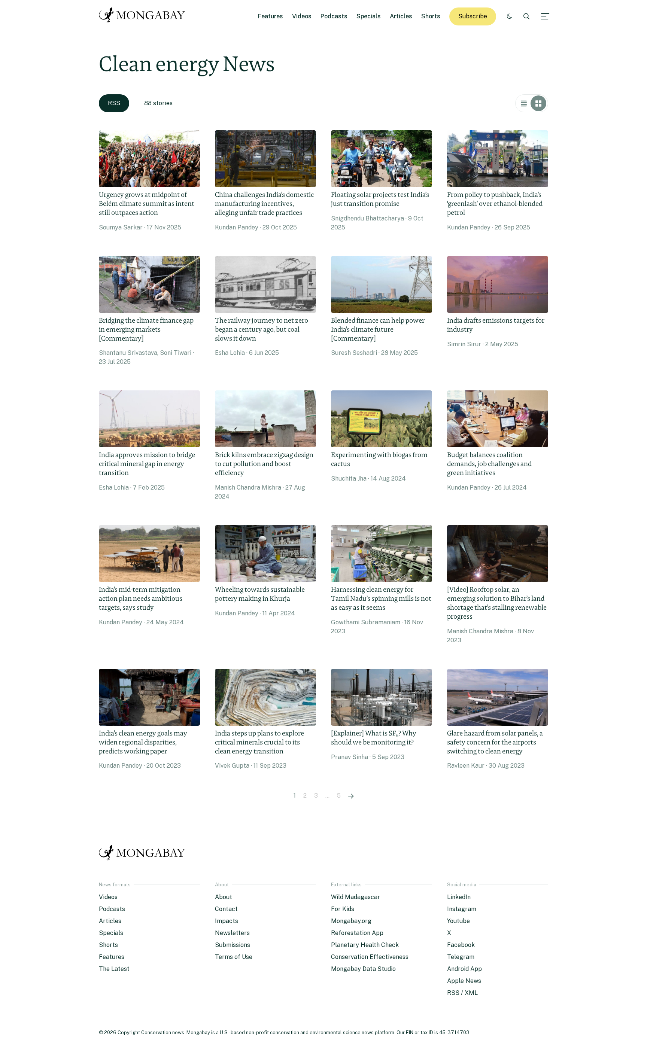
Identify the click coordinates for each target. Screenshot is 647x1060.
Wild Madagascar (355, 897)
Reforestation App (357, 932)
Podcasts (334, 16)
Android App (464, 968)
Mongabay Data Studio (363, 968)
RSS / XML (462, 992)
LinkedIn (459, 897)
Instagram (461, 909)
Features (270, 16)
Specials (368, 16)
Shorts (430, 16)
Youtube (458, 921)
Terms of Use (233, 956)
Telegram (460, 956)
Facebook (461, 944)
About (223, 897)
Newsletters (232, 932)
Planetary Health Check (365, 944)
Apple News (464, 980)
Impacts (226, 921)
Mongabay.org (351, 921)
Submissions (232, 944)
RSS (114, 103)
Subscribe (472, 16)
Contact (226, 909)
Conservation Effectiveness (369, 956)
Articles (401, 16)
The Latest (114, 968)
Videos (302, 16)
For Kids (342, 909)
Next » (351, 795)
